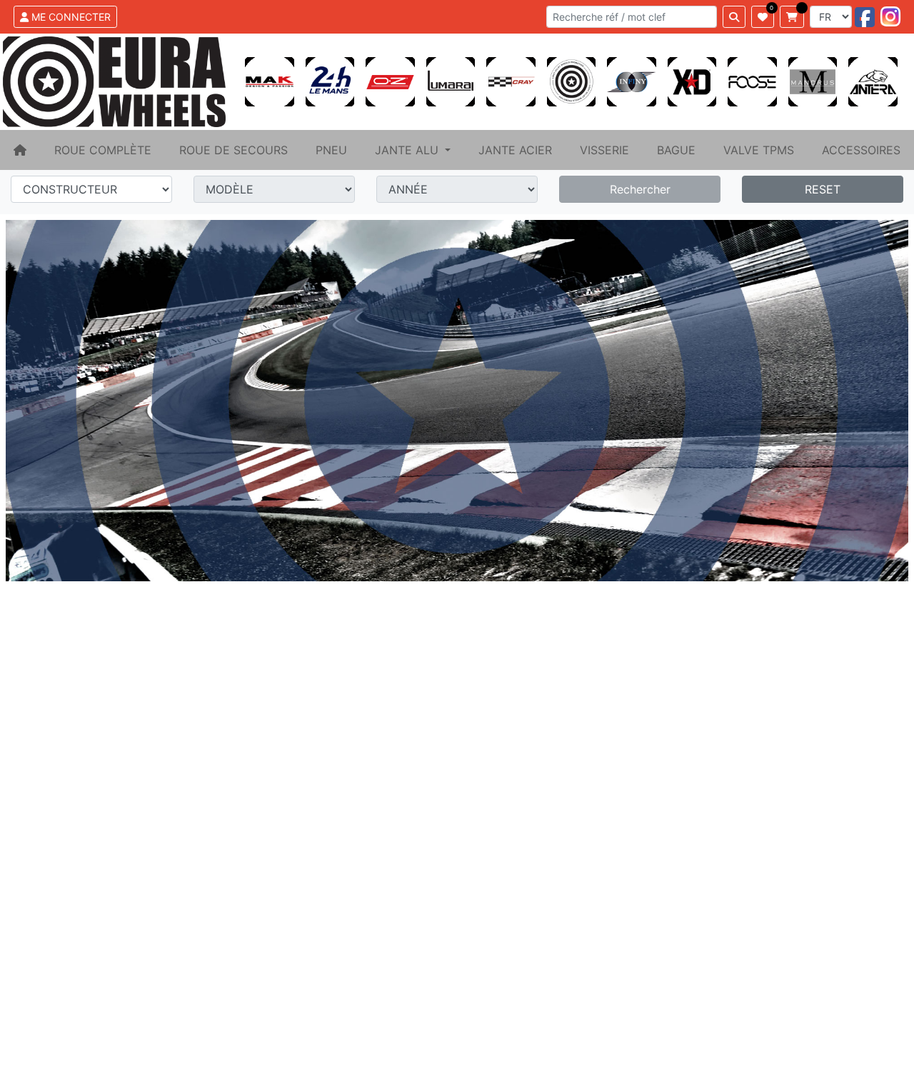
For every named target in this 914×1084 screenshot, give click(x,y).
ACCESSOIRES (861, 150)
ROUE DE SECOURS (233, 150)
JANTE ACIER (515, 150)
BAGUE (676, 150)
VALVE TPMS (758, 150)
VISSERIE (604, 150)
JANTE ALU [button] (408, 150)
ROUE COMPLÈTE (102, 150)
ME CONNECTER (70, 17)
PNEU (331, 150)
